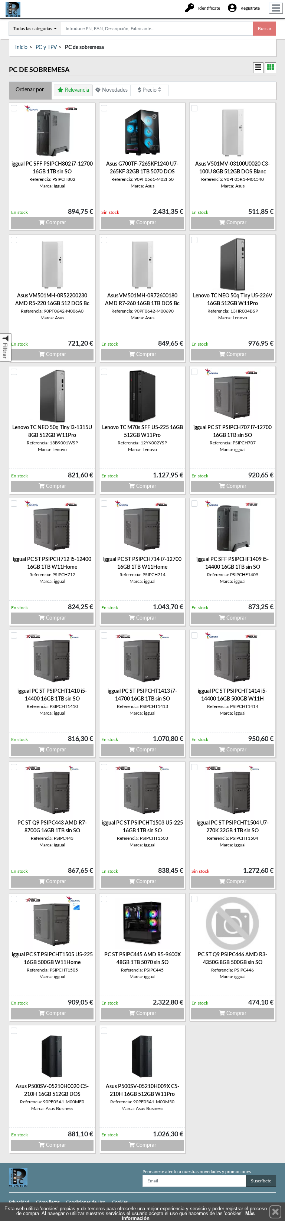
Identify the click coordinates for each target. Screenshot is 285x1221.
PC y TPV (46, 47)
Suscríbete (261, 1181)
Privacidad (19, 1202)
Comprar (55, 222)
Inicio (21, 47)
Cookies (120, 1202)
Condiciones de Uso (85, 1202)
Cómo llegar (47, 1202)
